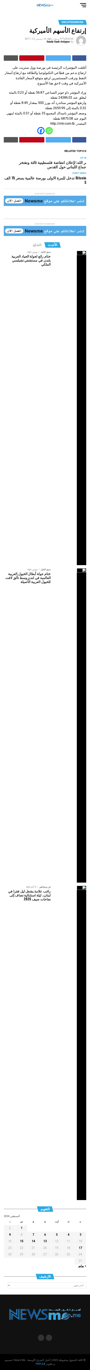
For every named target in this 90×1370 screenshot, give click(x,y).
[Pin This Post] (32, 58)
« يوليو (82, 1266)
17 (80, 1248)
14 (33, 1241)
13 (45, 1241)
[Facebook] (41, 130)
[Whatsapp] (49, 130)
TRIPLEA (40, 1363)
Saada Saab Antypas (58, 41)
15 (21, 1241)
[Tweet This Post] (58, 58)
